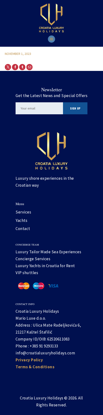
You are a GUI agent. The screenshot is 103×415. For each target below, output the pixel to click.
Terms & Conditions (35, 366)
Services (23, 212)
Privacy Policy (29, 360)
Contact (23, 228)
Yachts (21, 220)
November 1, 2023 (18, 54)
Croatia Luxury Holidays (41, 398)
